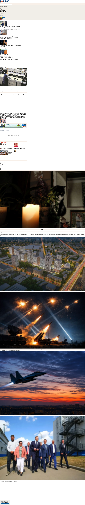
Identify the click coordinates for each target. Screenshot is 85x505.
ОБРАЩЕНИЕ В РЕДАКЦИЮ (3, 11)
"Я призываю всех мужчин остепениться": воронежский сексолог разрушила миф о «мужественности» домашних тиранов (12, 47)
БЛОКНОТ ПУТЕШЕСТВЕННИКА (3, 6)
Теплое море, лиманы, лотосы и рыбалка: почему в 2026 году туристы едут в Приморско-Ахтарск (9, 481)
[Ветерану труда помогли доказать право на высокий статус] (13, 121)
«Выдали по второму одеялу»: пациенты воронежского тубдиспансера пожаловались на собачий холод (10, 29)
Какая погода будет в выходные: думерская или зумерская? (6, 38)
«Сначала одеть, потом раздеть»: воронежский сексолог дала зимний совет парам (8, 48)
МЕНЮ (0, 5)
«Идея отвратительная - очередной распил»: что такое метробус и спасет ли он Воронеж (9, 37)
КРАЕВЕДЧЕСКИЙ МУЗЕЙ (2, 9)
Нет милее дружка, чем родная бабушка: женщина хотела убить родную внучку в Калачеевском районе (34, 234)
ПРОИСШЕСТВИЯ (2, 13)
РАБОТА (4, 17)
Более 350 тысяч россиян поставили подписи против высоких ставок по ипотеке (77, 234)
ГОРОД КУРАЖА (1, 7)
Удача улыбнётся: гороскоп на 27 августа (4, 350)
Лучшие (3, 132)
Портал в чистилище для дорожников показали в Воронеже (65, 234)
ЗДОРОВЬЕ (1, 8)
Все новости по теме (2, 27)
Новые (0, 132)
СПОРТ (0, 14)
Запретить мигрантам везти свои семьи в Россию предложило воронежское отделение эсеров (51, 234)
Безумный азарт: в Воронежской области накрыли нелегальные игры (14, 350)
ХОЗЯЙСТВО (1, 15)
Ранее (5, 132)
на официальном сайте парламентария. (17, 91)
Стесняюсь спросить (2, 39)
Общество (1, 67)
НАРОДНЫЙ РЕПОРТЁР (2, 10)
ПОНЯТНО (5, 503)
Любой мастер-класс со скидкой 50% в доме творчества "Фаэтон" (6, 56)
